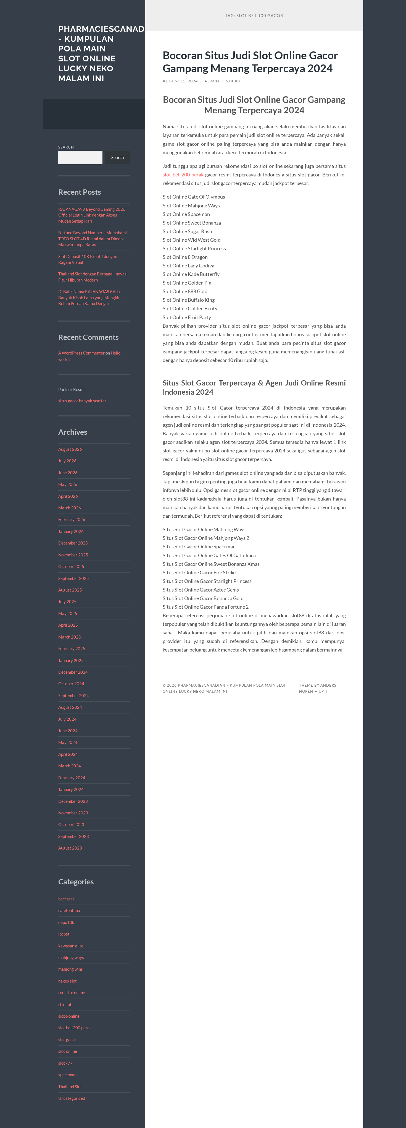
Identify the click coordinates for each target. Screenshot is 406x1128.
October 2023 (71, 824)
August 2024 (70, 707)
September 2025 (73, 578)
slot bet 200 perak (75, 1027)
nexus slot (67, 980)
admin (211, 81)
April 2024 (68, 754)
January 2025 (71, 660)
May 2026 (67, 484)
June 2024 (68, 730)
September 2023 (73, 836)
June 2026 (68, 472)
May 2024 (67, 742)
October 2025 (71, 566)
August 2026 (70, 449)
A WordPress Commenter (81, 352)
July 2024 (67, 719)
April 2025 (68, 624)
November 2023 (73, 812)
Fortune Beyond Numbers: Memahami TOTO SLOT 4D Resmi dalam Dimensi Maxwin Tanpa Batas (92, 238)
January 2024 (71, 789)
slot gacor (67, 1039)
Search (66, 147)
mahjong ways (71, 957)
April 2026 (68, 496)
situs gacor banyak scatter (82, 400)
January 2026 (71, 531)
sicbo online (69, 1016)
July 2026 (67, 460)
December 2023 (73, 801)
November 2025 (73, 554)
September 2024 (73, 695)
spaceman (67, 1074)
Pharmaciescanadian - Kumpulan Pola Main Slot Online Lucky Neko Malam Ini (109, 53)
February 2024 (71, 777)
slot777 (65, 1063)
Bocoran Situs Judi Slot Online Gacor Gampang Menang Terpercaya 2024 (250, 61)
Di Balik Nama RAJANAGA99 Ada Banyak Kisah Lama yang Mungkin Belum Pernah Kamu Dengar (89, 297)
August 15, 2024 (180, 81)
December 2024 (73, 671)
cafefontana (69, 910)
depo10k (66, 922)
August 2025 (70, 589)
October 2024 (71, 683)
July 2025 (67, 601)
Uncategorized (71, 1098)
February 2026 (71, 519)
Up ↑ (323, 691)
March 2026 (69, 507)
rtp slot (65, 1004)
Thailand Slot (70, 1086)
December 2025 (73, 542)
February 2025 (71, 648)
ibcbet (64, 933)
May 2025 (67, 613)
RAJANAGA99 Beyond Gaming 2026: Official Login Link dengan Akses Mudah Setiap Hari (92, 215)
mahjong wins (70, 969)
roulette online (71, 992)
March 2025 (69, 636)
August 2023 (70, 847)
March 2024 (69, 765)
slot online (67, 1051)
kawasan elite (70, 945)
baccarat (66, 898)
